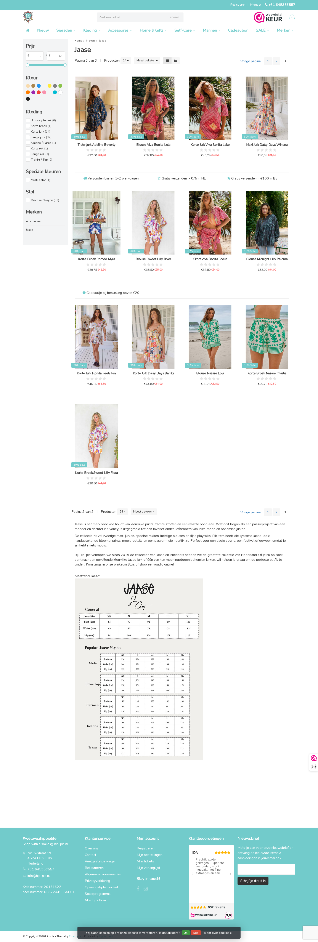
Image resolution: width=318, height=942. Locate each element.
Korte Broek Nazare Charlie (267, 373)
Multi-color (40, 180)
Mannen (210, 30)
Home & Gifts (151, 30)
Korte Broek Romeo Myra (96, 259)
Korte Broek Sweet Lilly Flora (96, 473)
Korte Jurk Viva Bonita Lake (210, 145)
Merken (283, 30)
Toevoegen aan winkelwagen (94, 166)
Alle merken (33, 221)
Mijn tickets (145, 861)
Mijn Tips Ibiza (95, 900)
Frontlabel (75, 936)
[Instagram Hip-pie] (147, 889)
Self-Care (183, 30)
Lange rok (40, 154)
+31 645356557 (281, 4)
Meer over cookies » (218, 932)
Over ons (91, 848)
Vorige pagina (250, 61)
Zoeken (174, 17)
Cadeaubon (238, 30)
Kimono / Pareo (43, 143)
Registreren (237, 5)
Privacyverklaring (97, 880)
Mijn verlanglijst (148, 867)
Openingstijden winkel (101, 887)
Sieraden (64, 30)
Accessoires (118, 30)
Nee (196, 932)
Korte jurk (40, 132)
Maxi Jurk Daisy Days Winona (267, 145)
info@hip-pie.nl (38, 875)
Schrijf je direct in (253, 880)
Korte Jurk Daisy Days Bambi (153, 373)
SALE (261, 30)
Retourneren (94, 867)
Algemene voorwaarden (103, 874)
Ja (186, 932)
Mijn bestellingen (149, 854)
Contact (90, 854)
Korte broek (41, 126)
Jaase (29, 230)
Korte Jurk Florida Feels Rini (96, 373)
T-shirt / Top (41, 160)
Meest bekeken (146, 60)
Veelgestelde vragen (100, 861)
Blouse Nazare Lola (210, 373)
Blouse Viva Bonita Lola (153, 145)
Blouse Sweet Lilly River (153, 259)
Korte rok (39, 148)
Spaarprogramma (98, 893)
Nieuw (43, 30)
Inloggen (256, 5)
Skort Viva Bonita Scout (210, 259)
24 (125, 60)
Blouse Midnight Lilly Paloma (267, 259)
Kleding (90, 30)
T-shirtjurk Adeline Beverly (96, 145)
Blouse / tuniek (43, 120)
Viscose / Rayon (45, 200)
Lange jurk (41, 137)
